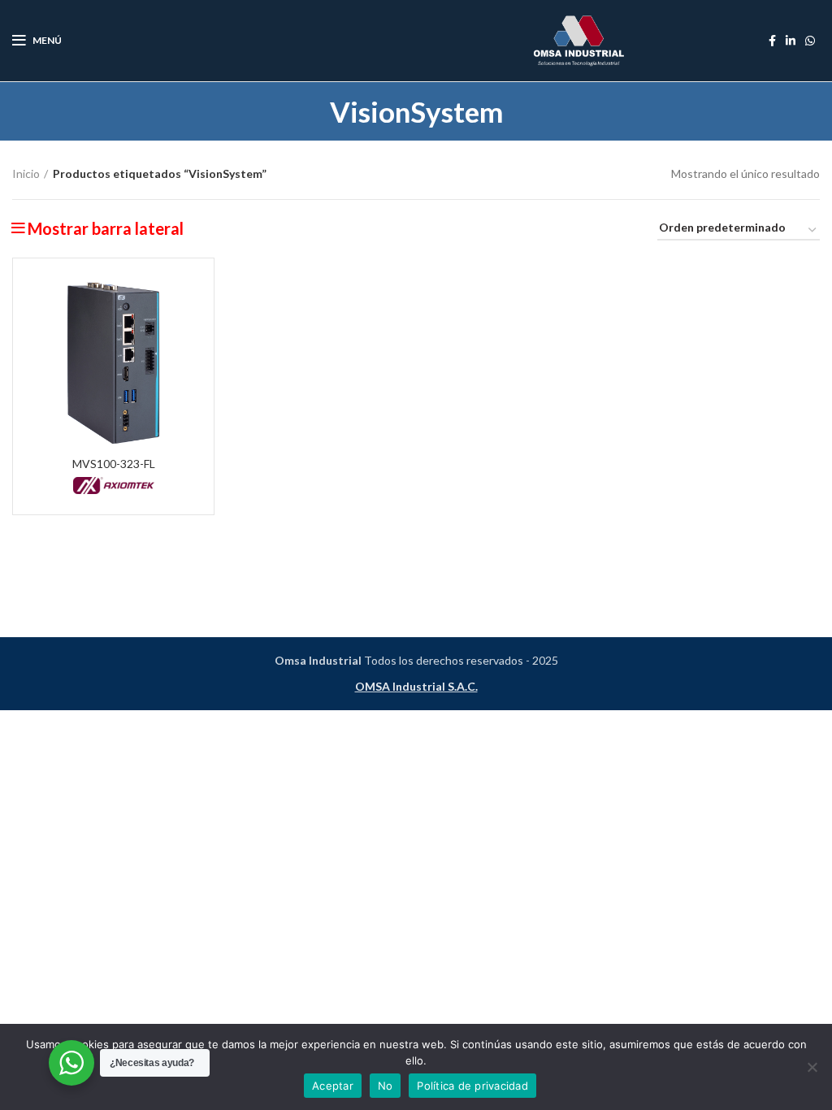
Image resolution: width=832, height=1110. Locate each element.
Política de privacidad (472, 1085)
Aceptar (332, 1085)
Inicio (26, 173)
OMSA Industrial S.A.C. (416, 686)
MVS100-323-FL (113, 463)
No (385, 1085)
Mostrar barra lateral (106, 228)
